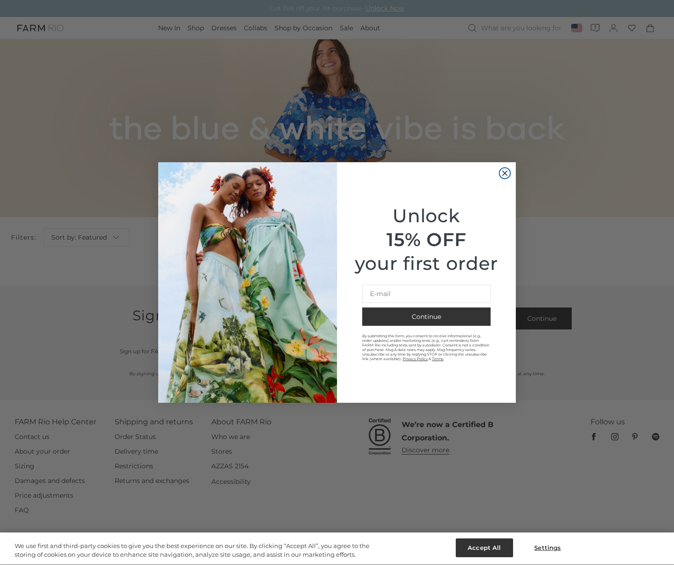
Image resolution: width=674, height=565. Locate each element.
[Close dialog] (504, 173)
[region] (337, 548)
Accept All (484, 547)
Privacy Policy (415, 359)
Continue (426, 317)
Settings (547, 547)
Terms (437, 359)
